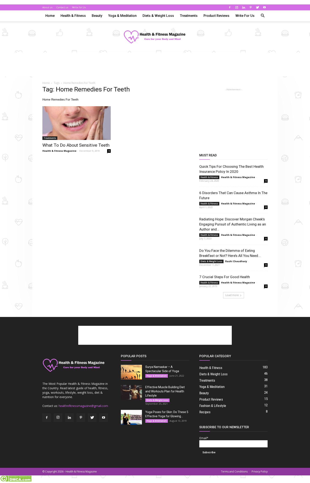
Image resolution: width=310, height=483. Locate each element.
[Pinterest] (250, 7)
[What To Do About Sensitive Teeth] (76, 123)
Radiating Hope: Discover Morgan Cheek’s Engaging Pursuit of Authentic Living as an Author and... (232, 224)
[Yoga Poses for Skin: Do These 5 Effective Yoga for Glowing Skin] (131, 417)
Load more (232, 295)
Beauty (97, 16)
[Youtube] (264, 7)
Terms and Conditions (234, 471)
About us (47, 7)
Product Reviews (216, 16)
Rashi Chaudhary (236, 261)
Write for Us (79, 7)
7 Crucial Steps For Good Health (224, 277)
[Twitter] (257, 7)
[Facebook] (229, 7)
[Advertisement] (155, 67)
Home (50, 16)
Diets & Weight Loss (158, 16)
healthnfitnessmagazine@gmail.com (83, 406)
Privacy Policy (260, 471)
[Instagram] (236, 7)
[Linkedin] (243, 7)
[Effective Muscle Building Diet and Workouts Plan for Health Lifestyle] (131, 392)
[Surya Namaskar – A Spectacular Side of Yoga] (131, 372)
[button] (262, 16)
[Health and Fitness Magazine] (155, 37)
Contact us (62, 7)
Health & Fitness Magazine (59, 150)
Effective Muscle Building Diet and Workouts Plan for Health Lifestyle (165, 391)
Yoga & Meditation (122, 16)
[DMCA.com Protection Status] (15, 480)
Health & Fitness (73, 16)
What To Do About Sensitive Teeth (75, 145)
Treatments (189, 16)
